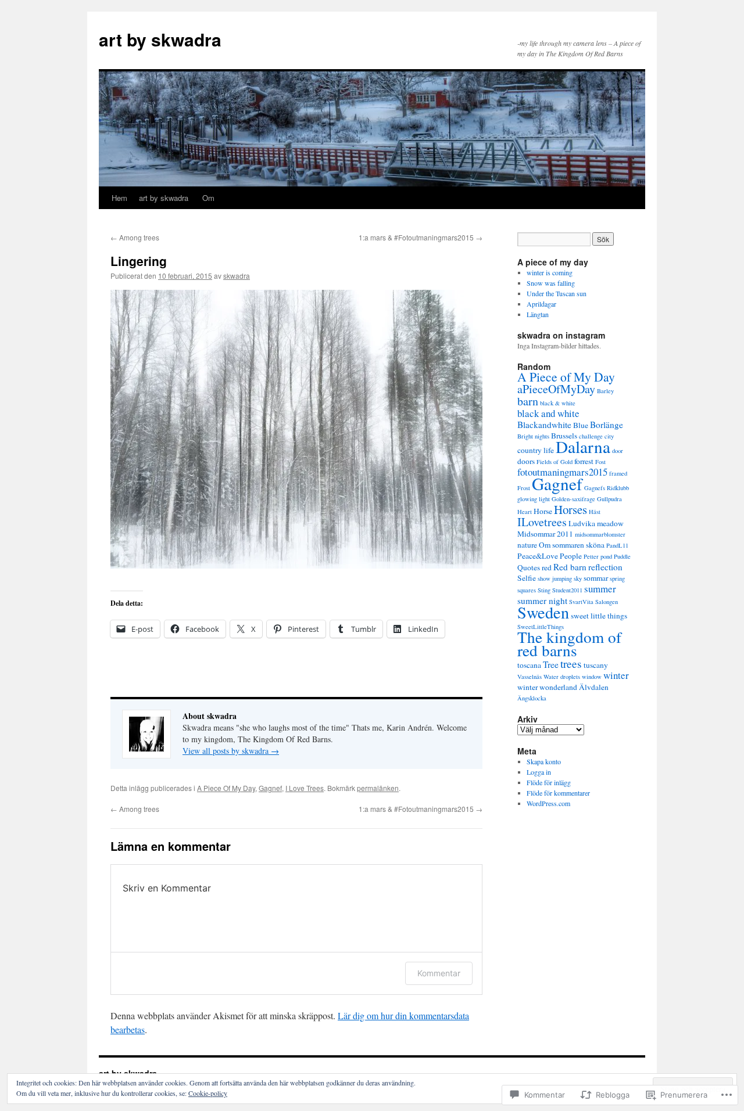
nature (527, 545)
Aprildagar (543, 303)
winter (616, 675)
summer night (542, 600)
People (571, 556)
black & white (557, 403)
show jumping (555, 578)
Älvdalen (594, 687)
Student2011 (567, 590)
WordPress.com (548, 803)
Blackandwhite (544, 424)
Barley (605, 391)
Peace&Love (537, 556)
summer (600, 588)
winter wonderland (547, 687)
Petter (591, 556)
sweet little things (599, 615)
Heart (524, 512)
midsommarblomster (600, 534)
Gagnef (270, 788)
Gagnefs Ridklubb (606, 488)
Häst (594, 512)
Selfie (526, 578)
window (592, 677)
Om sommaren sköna (571, 545)
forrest (583, 461)
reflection (605, 567)
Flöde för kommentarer (558, 792)
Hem (119, 197)
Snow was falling (552, 282)
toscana (529, 665)
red (547, 567)
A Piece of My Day (566, 376)
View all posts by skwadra (231, 750)
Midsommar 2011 (545, 533)
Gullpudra (609, 499)
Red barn (569, 567)
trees (571, 663)
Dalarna (583, 446)
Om (208, 197)
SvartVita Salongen (593, 602)
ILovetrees (542, 522)
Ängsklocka (531, 698)
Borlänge (606, 424)
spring (617, 578)
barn (527, 401)
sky (578, 578)
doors (526, 461)
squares (526, 590)
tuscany (596, 665)
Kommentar (438, 973)
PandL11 (617, 545)
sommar (596, 578)
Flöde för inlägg (549, 782)
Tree (551, 664)
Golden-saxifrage (573, 499)
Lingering (138, 260)
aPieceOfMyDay (556, 389)
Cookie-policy (207, 1093)
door (617, 451)
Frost (523, 488)
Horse (543, 511)
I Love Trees (304, 788)
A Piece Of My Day (226, 788)
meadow (610, 523)
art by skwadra (160, 39)
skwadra (236, 276)
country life (535, 450)
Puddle (622, 556)
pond (606, 556)
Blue (580, 425)
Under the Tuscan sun (558, 293)
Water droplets (561, 677)
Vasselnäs (529, 677)
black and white (548, 413)
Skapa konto (544, 761)
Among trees (134, 237)
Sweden (543, 612)
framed (618, 473)
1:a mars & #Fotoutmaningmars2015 (420, 237)
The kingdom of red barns (569, 643)
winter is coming (550, 272)
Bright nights (533, 436)
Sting (544, 590)
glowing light (533, 499)
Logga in (539, 771)
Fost (600, 462)
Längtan (539, 314)
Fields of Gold (554, 462)
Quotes (528, 567)
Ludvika (581, 523)
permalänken (378, 788)
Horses (570, 509)
